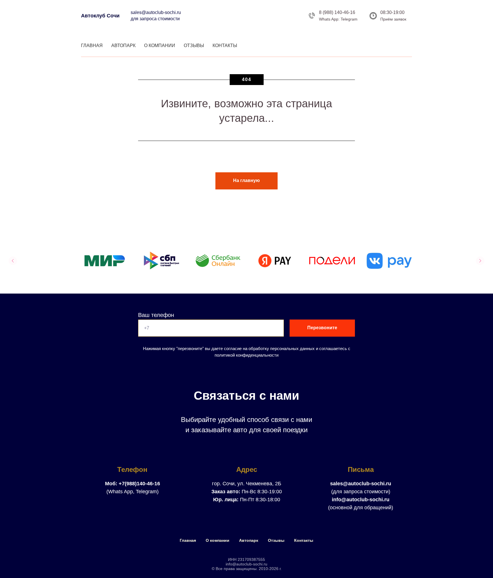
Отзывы (194, 45)
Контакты (225, 45)
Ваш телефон (156, 315)
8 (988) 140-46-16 (337, 12)
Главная (92, 45)
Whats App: (329, 19)
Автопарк (123, 45)
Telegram (349, 19)
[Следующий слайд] (480, 260)
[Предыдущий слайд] (13, 260)
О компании (159, 45)
